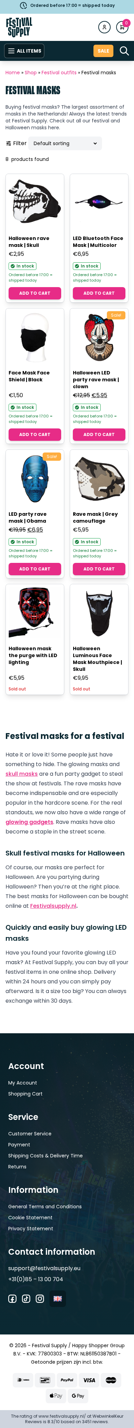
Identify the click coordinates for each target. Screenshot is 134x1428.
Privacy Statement (30, 1228)
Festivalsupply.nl (53, 906)
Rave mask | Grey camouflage (95, 517)
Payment (19, 1144)
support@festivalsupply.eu (44, 1268)
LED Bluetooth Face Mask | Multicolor (98, 242)
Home (12, 72)
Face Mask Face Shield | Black (29, 376)
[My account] (104, 27)
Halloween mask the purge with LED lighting (33, 655)
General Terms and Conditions (45, 1206)
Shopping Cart (25, 1093)
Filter (20, 143)
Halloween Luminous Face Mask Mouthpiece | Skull (97, 659)
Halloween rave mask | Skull (29, 242)
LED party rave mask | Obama (28, 517)
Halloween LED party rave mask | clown (96, 379)
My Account (22, 1082)
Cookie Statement (30, 1217)
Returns (17, 1166)
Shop (31, 72)
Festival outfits (59, 72)
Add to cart (35, 293)
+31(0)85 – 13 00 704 (35, 1279)
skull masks (21, 774)
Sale (103, 50)
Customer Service (30, 1133)
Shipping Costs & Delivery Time (45, 1155)
